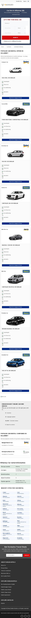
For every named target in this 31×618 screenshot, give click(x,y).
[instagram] (29, 616)
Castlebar (20, 513)
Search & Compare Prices (15, 98)
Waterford (7, 505)
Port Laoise (20, 509)
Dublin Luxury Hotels (6, 590)
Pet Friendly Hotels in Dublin (8, 584)
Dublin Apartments (5, 595)
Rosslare (20, 517)
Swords (20, 534)
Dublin (20, 530)
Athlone (6, 509)
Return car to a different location (12, 41)
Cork (20, 493)
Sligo (20, 526)
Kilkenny (20, 505)
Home (2, 47)
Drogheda (20, 538)
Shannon (6, 497)
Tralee (6, 493)
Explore (3, 603)
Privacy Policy (4, 568)
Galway (20, 501)
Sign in (24, 1)
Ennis (6, 501)
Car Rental (9, 47)
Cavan (6, 530)
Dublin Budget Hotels (6, 587)
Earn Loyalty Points (5, 576)
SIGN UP (27, 555)
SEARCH (15, 38)
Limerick (20, 497)
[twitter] (25, 616)
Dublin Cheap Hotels (6, 592)
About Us (3, 565)
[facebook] (22, 616)
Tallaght (6, 526)
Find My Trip (19, 1)
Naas (21, 522)
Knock (7, 513)
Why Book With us (5, 573)
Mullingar (6, 521)
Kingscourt (6, 538)
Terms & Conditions (6, 571)
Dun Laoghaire (7, 534)
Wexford (6, 517)
